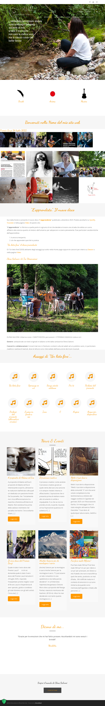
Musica (84, 101)
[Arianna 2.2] (13, 190)
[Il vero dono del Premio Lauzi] (21, 544)
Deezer (90, 249)
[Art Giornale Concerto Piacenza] (13, 164)
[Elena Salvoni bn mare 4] (65, 190)
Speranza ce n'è (33, 386)
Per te (71, 385)
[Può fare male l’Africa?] (84, 544)
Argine (76, 411)
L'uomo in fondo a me (29, 414)
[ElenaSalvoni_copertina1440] (92, 190)
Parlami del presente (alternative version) (13, 416)
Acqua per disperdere (92, 413)
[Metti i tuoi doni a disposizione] (84, 461)
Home (39, 17)
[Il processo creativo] (52, 461)
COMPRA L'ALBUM (83, 12)
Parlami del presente (90, 386)
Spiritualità (58, 17)
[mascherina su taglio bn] (39, 164)
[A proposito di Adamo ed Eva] (21, 461)
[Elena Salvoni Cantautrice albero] (65, 164)
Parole (21, 101)
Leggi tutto (13, 519)
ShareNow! (38, 703)
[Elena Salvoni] (39, 190)
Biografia (48, 17)
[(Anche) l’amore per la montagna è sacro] (52, 544)
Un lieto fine (14, 385)
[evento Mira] (92, 164)
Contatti (89, 17)
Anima (52, 101)
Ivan (45, 411)
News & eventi (78, 17)
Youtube (10, 223)
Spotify (92, 220)
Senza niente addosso (52, 386)
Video (68, 17)
